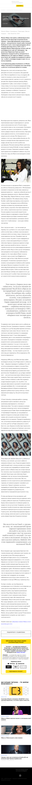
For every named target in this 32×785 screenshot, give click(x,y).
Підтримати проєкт (16, 671)
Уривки (3, 10)
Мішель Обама (18, 10)
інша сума (23, 666)
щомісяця (12, 663)
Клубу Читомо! (21, 652)
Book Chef (10, 10)
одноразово (21, 663)
